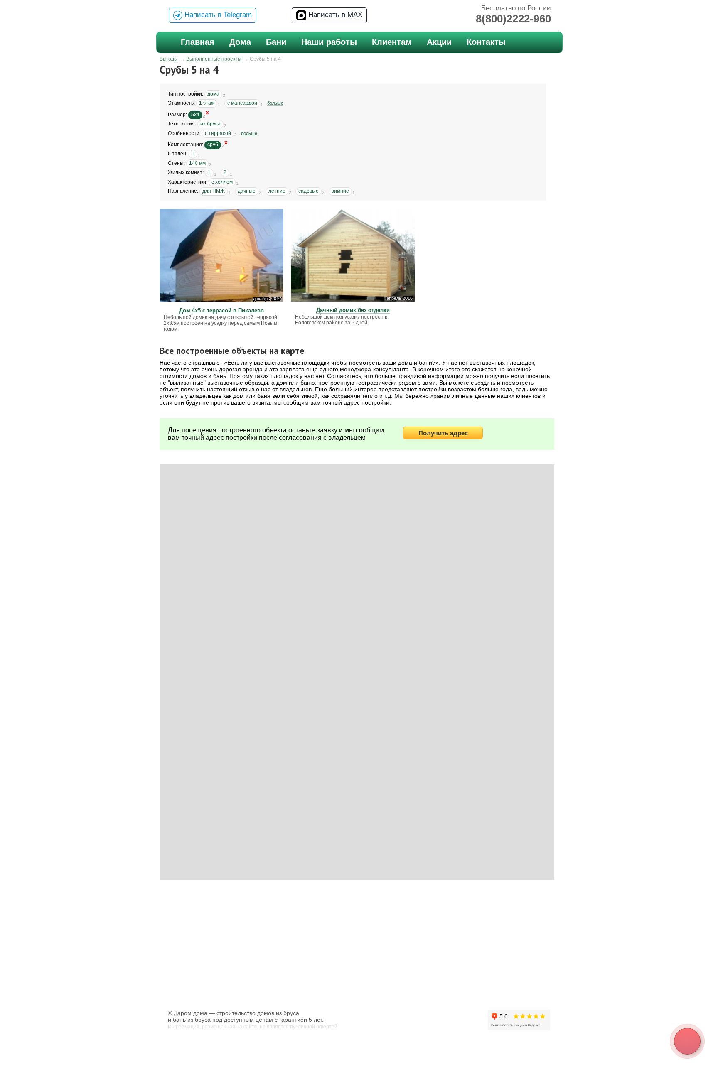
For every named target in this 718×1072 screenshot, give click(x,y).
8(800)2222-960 (513, 18)
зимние (340, 191)
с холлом (222, 182)
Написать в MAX (334, 15)
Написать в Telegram (217, 15)
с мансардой (242, 103)
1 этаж (206, 103)
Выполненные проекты (213, 59)
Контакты (486, 42)
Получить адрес (443, 433)
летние (276, 191)
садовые (308, 191)
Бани (276, 42)
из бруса (210, 124)
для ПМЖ (213, 191)
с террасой (218, 133)
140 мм (197, 163)
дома (213, 94)
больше (275, 103)
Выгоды (169, 59)
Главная (197, 42)
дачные (247, 191)
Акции (439, 42)
